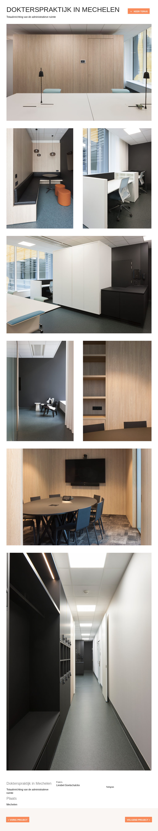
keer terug (141, 11)
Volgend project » (138, 820)
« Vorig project (17, 820)
